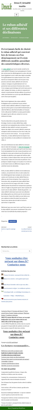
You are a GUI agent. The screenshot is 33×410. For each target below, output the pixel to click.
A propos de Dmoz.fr (18, 311)
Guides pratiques (18, 313)
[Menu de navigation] (16, 14)
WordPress (22, 408)
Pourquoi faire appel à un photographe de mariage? (15, 359)
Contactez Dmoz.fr (6, 311)
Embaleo (7, 37)
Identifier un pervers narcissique (10, 365)
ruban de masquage (24, 147)
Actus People (9, 313)
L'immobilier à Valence (7, 361)
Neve (9, 408)
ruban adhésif (7, 69)
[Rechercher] (30, 251)
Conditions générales (12, 315)
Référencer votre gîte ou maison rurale (12, 351)
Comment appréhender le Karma (10, 363)
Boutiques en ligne (24, 37)
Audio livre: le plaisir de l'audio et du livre (12, 353)
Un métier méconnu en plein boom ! (11, 355)
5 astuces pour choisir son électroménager (13, 357)
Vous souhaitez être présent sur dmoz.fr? (16, 261)
